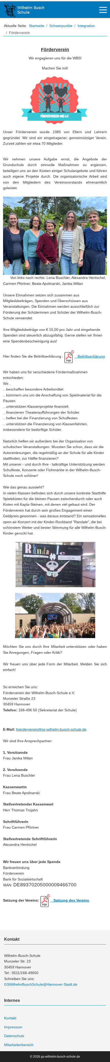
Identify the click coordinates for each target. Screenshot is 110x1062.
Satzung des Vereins (69, 900)
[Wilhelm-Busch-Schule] (24, 9)
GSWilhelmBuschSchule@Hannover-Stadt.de (40, 984)
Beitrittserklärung (89, 356)
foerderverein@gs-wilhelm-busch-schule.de (51, 729)
